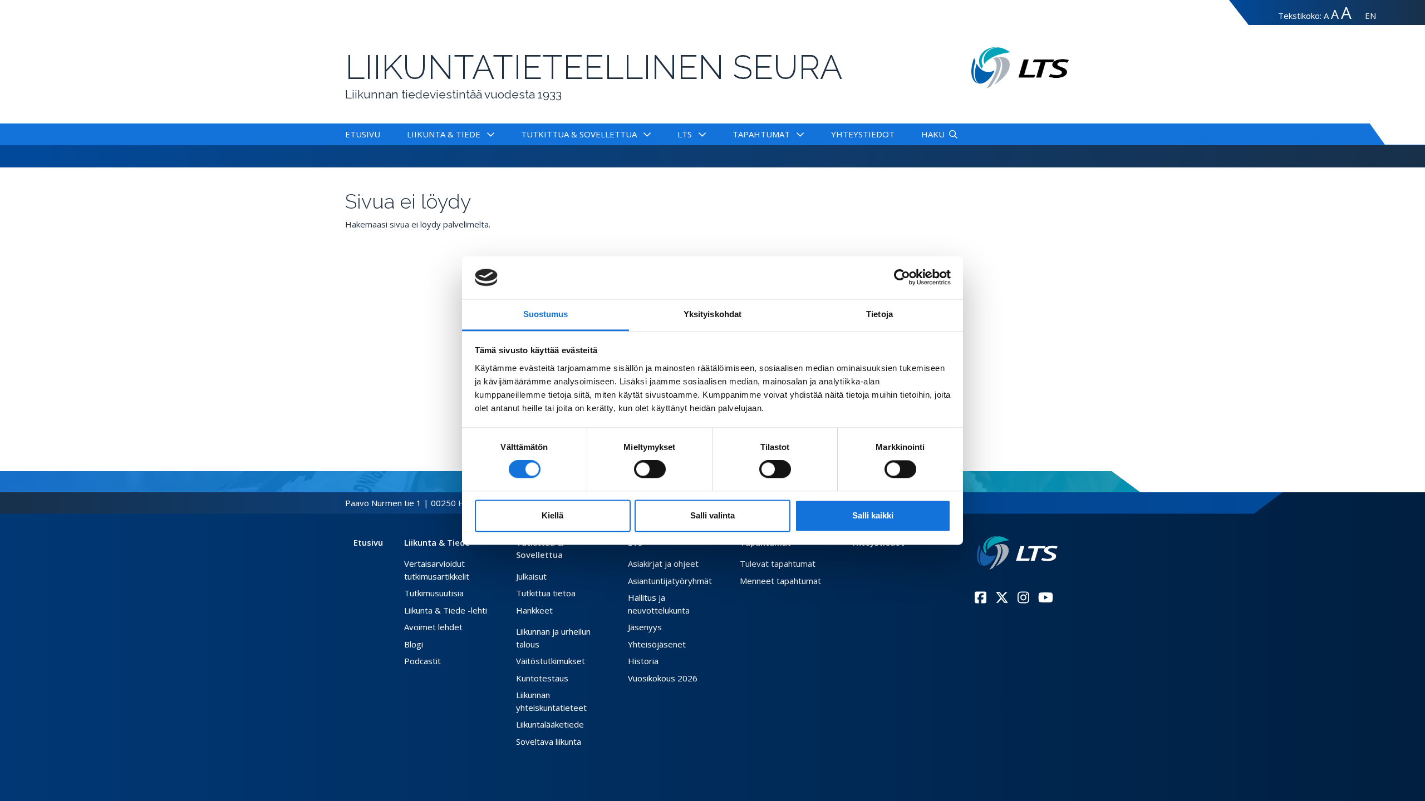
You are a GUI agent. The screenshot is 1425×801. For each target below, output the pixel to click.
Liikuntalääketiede (550, 724)
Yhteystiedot (863, 134)
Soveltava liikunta (548, 741)
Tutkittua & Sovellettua (579, 134)
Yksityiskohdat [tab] (712, 314)
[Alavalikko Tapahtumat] (798, 134)
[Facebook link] (980, 597)
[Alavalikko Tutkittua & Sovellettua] (645, 134)
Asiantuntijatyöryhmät (670, 580)
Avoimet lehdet (433, 626)
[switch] (650, 469)
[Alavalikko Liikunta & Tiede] (488, 134)
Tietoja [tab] (879, 314)
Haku (933, 134)
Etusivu (362, 134)
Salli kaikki (872, 515)
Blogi (413, 644)
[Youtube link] (1046, 597)
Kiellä (552, 515)
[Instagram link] (1023, 597)
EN (1370, 15)
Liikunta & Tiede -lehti (445, 610)
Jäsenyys (645, 626)
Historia (643, 660)
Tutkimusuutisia (434, 593)
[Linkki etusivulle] (1017, 553)
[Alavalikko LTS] (700, 134)
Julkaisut (531, 576)
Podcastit (422, 660)
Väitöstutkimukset (550, 660)
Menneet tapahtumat (780, 580)
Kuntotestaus (542, 678)
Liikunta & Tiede (443, 134)
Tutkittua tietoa (546, 593)
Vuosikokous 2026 (662, 678)
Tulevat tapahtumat (777, 563)
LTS (684, 134)
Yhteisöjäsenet (657, 644)
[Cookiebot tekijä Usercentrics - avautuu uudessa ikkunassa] (902, 277)
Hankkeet (534, 610)
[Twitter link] (1002, 597)
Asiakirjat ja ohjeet (663, 563)
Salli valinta (712, 515)
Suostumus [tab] (545, 314)
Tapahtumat (761, 134)
